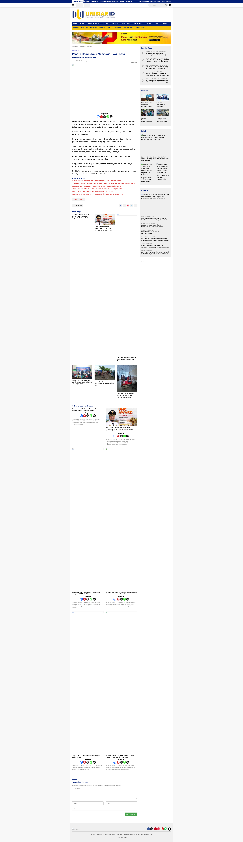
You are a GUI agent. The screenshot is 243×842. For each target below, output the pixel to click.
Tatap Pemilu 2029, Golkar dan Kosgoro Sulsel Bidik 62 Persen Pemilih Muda (163, 177)
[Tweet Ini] (124, 205)
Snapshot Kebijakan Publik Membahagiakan (150, 232)
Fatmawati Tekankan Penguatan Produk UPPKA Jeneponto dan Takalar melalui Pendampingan (147, 119)
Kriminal (102, 28)
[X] (104, 116)
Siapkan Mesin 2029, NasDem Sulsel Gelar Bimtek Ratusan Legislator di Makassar (146, 179)
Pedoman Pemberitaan (145, 834)
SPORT (157, 24)
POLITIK (105, 24)
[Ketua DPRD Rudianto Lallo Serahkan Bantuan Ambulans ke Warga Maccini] (82, 372)
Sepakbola (117, 28)
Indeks (87, 5)
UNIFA (109, 28)
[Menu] (73, 5)
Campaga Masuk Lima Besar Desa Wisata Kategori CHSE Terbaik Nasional (96, 186)
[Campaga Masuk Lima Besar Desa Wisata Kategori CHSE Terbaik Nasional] (127, 285)
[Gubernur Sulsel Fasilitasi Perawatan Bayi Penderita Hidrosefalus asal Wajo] (127, 378)
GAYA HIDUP (126, 24)
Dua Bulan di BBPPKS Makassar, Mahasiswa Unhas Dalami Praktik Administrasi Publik (152, 226)
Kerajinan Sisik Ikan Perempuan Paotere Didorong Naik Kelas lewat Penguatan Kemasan (162, 119)
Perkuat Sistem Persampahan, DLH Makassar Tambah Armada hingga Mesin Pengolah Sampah (157, 81)
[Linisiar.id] (93, 14)
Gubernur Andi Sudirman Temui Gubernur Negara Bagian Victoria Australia (97, 181)
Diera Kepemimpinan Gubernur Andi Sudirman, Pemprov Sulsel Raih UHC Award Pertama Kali (103, 183)
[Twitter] (151, 829)
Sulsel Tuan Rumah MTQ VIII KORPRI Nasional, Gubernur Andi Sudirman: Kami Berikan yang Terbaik (157, 60)
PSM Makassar (128, 28)
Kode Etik (119, 834)
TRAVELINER (138, 24)
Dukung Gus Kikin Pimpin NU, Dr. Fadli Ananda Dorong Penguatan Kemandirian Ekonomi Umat (128, 1)
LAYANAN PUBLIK (93, 24)
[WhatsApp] (165, 829)
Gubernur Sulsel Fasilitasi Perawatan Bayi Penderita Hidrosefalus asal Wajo (97, 194)
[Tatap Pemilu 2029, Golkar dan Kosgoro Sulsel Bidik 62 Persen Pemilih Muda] (163, 168)
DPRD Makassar (91, 28)
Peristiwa (75, 50)
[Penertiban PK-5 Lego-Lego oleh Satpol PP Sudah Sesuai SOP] (105, 372)
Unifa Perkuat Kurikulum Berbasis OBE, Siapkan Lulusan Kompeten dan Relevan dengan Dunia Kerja (154, 239)
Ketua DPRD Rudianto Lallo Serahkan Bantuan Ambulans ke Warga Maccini (97, 189)
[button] (166, 4)
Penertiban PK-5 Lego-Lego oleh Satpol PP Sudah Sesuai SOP (92, 191)
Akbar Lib (79, 60)
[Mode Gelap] (170, 5)
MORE (165, 24)
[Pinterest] (101, 116)
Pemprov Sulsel (78, 28)
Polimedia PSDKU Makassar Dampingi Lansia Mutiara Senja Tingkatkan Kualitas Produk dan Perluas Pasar (156, 54)
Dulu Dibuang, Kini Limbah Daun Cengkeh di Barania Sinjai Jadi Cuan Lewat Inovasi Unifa (155, 253)
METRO (82, 24)
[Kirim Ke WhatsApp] (135, 205)
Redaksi (99, 834)
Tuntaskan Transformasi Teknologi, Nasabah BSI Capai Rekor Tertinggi (163, 104)
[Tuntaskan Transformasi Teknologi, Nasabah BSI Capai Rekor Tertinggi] (163, 97)
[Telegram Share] (131, 205)
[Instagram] (158, 829)
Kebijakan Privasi (129, 834)
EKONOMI (115, 24)
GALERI (148, 24)
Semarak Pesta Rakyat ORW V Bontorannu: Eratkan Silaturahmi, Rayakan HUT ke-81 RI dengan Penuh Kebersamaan (157, 74)
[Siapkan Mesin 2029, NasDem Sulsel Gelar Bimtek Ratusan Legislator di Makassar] (147, 169)
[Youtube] (162, 829)
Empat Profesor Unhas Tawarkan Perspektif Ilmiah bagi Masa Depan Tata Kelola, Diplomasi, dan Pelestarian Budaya (154, 246)
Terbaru (79, 5)
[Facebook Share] (120, 205)
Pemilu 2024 (140, 28)
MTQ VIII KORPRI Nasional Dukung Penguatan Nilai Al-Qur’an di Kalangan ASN (157, 67)
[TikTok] (169, 829)
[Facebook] (98, 116)
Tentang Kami (109, 834)
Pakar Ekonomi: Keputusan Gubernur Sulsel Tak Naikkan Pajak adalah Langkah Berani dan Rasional (147, 104)
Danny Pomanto (78, 199)
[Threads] (111, 116)
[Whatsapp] (107, 116)
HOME (75, 24)
